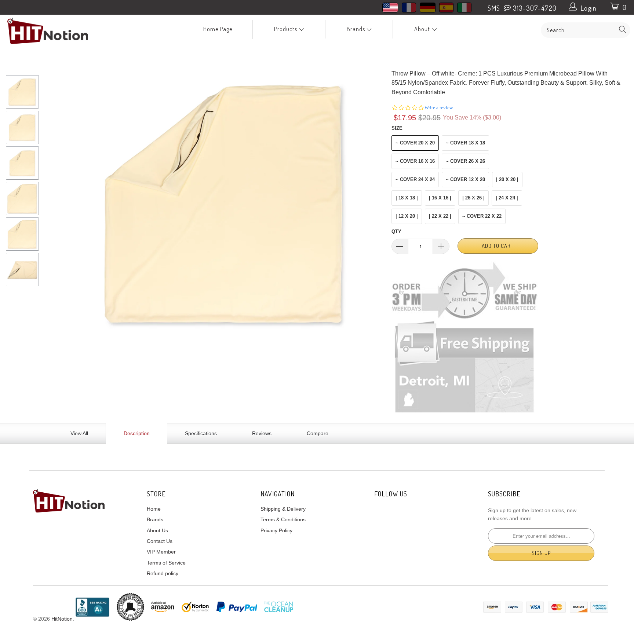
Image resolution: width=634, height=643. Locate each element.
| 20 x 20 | (507, 179)
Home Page (217, 29)
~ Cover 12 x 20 (465, 179)
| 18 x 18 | (407, 198)
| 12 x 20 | (407, 216)
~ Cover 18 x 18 (465, 143)
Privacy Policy (276, 530)
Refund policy (162, 573)
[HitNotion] (54, 31)
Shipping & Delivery (283, 509)
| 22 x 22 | (440, 216)
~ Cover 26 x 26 (465, 161)
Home (154, 509)
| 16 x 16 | (440, 198)
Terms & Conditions (283, 519)
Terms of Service (166, 563)
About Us (157, 530)
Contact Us (159, 541)
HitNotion (62, 619)
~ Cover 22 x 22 (482, 216)
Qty (396, 231)
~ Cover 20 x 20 (415, 143)
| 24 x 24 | (507, 198)
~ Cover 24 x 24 (415, 179)
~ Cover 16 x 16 (415, 161)
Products (286, 29)
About (422, 29)
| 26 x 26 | (473, 198)
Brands (357, 29)
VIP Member (161, 552)
